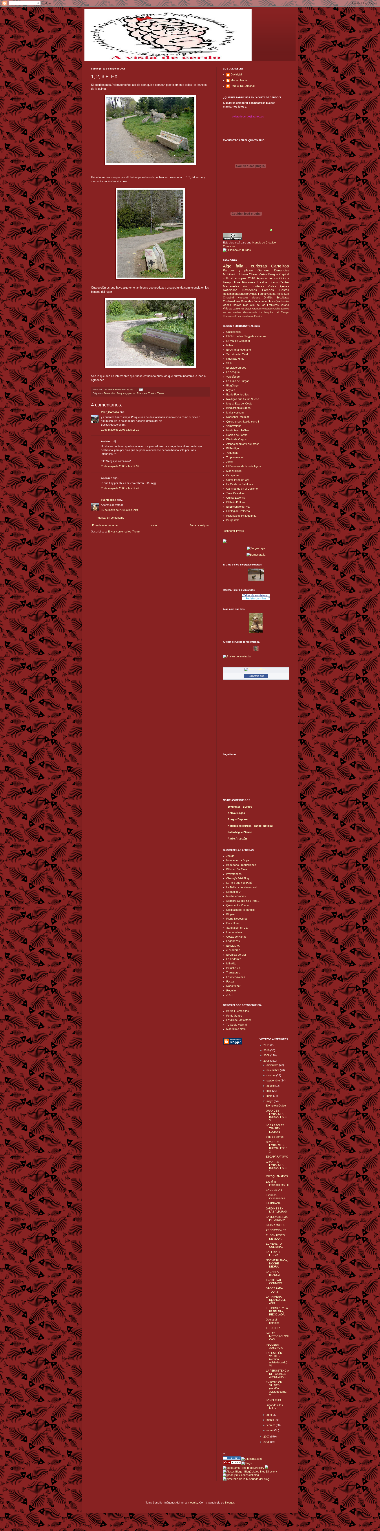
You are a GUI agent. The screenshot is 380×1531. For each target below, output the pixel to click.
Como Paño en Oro (237, 479)
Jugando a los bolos (274, 1407)
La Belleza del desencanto (242, 887)
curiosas (259, 266)
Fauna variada (267, 293)
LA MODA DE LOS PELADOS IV (277, 1218)
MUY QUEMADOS (277, 1176)
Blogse (230, 914)
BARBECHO (273, 1400)
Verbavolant (233, 426)
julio (269, 1090)
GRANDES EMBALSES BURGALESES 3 (276, 1115)
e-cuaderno (233, 950)
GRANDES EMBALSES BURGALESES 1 (276, 1166)
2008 (266, 1060)
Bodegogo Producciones (241, 865)
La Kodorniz (233, 959)
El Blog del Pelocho (238, 511)
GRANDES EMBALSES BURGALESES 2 (276, 1147)
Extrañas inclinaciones (275, 1197)
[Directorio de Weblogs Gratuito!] (232, 1463)
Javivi (229, 461)
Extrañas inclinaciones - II (277, 1183)
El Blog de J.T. (234, 891)
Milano (230, 345)
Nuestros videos (249, 297)
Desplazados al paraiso (240, 909)
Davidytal (236, 74)
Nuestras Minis (235, 358)
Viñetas (227, 308)
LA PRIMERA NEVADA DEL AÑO (276, 1300)
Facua (230, 981)
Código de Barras (236, 435)
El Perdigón (233, 448)
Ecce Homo (233, 923)
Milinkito (231, 963)
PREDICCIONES (276, 1230)
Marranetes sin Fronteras (243, 286)
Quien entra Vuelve (237, 905)
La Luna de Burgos (237, 381)
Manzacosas (233, 470)
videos (227, 305)
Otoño (276, 308)
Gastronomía (250, 312)
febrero (271, 1425)
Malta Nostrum (235, 412)
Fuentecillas (108, 499)
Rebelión (231, 990)
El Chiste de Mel (236, 954)
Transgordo (233, 972)
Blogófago (232, 385)
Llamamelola (234, 932)
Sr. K (229, 363)
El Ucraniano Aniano (238, 349)
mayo (270, 1101)
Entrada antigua (199, 525)
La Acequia (233, 372)
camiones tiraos (242, 308)
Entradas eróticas (264, 301)
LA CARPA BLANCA (273, 1273)
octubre (271, 1075)
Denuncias (109, 393)
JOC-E (230, 995)
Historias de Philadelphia (241, 515)
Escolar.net (232, 945)
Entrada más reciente (105, 525)
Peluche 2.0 (233, 968)
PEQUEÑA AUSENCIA (274, 1346)
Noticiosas (230, 290)
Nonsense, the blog (238, 417)
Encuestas (241, 316)
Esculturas (282, 297)
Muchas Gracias (236, 896)
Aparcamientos (267, 278)
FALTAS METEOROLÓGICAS (277, 1336)
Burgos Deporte (238, 819)
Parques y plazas (126, 393)
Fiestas (284, 290)
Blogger (229, 1502)
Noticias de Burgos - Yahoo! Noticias (250, 825)
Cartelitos (280, 266)
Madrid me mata (236, 1029)
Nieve (279, 293)
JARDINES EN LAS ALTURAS (276, 1210)
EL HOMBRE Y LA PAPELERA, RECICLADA (277, 1311)
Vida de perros (274, 1136)
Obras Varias (258, 274)
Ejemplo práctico (276, 1105)
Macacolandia (239, 80)
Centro (284, 282)
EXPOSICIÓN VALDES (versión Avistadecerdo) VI (276, 1359)
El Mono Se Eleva (237, 869)
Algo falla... (235, 266)
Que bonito (282, 301)
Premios (258, 316)
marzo (271, 1419)
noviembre (273, 1070)
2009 (266, 1055)
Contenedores (231, 301)
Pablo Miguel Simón (240, 832)
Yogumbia (232, 452)
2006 (266, 1441)
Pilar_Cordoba (110, 412)
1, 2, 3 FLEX (273, 1328)
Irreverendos (233, 874)
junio (270, 1095)
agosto (271, 1085)
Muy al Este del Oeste (239, 403)
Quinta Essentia (235, 497)
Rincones (142, 393)
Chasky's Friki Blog (237, 878)
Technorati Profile (233, 530)
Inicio (153, 525)
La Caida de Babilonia (239, 484)
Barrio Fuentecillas (237, 394)
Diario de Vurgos (236, 439)
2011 (266, 1045)
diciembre (273, 1065)
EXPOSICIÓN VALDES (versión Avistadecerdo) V (276, 1389)
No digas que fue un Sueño (242, 399)
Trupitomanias (234, 457)
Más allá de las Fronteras (261, 305)
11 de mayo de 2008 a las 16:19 (120, 429)
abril (269, 1414)
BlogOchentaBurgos (238, 408)
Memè (250, 316)
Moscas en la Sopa (237, 860)
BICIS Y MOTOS (275, 1225)
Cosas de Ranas (236, 936)
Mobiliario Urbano (235, 274)
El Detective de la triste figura (243, 466)
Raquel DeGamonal (243, 86)
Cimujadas (232, 475)
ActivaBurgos (236, 813)
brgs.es (230, 390)
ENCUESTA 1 (274, 1189)
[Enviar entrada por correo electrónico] (141, 389)
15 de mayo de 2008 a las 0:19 (119, 510)
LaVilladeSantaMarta (239, 1020)
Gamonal (264, 270)
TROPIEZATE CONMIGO (274, 1282)
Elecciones (229, 316)
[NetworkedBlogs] (256, 669)
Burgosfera (232, 520)
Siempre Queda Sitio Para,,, (242, 900)
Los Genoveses (235, 977)
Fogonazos (233, 941)
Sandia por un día (237, 927)
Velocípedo (233, 376)
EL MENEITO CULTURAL (274, 1245)
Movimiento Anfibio (237, 430)
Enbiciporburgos (236, 367)
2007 (266, 1436)
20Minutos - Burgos (240, 806)
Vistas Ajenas (278, 286)
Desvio (237, 305)
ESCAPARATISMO (277, 1156)
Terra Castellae (235, 493)
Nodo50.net (233, 986)
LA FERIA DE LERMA (273, 1254)
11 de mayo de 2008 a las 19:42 (120, 488)
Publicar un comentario (110, 517)
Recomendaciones (234, 293)
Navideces (249, 290)
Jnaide (230, 856)
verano (285, 305)
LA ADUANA (273, 1203)
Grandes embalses (262, 308)
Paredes (268, 290)
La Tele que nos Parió (239, 882)
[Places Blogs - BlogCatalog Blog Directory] (250, 1471)
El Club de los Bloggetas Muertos (246, 336)
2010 (266, 1050)
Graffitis (268, 297)
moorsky (193, 1502)
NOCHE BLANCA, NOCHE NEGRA (277, 1263)
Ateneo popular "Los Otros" (242, 444)
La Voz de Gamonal (238, 340)
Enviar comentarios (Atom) (124, 531)
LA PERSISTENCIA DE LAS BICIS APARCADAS (277, 1374)
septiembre (274, 1080)
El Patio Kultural (235, 502)
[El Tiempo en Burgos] (237, 250)
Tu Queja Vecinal (236, 1024)
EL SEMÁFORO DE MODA (275, 1237)
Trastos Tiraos (156, 393)
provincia (251, 293)
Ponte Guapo (234, 1015)
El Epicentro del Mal (238, 506)
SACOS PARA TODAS (274, 1290)
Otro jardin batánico (273, 1321)
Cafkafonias (233, 331)
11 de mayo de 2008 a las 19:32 (120, 466)
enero (270, 1430)
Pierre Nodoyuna (236, 918)
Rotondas (247, 301)
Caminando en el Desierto (242, 488)
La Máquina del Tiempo (274, 312)
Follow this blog (256, 676)
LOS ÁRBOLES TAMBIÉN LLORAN (275, 1128)
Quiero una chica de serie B (242, 421)
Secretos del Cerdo (237, 354)
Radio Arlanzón (237, 838)
